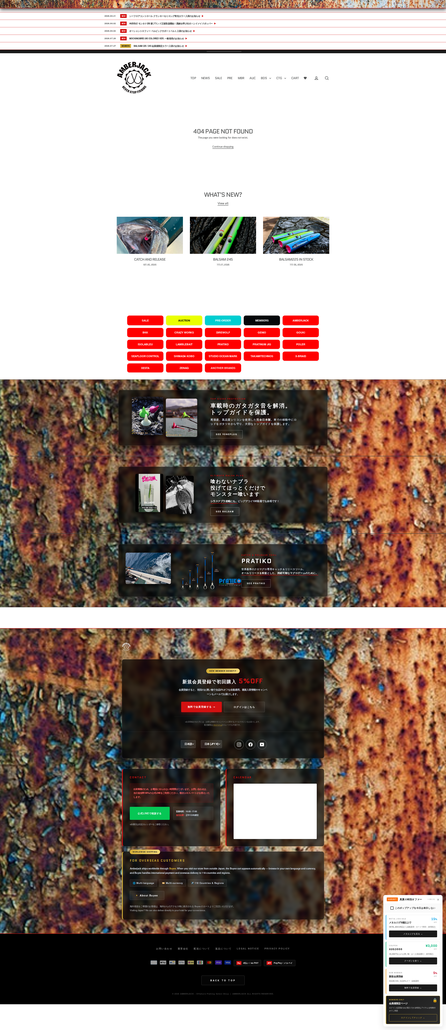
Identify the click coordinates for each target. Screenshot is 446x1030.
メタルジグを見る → (413, 933)
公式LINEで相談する (150, 813)
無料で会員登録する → (201, 706)
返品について (223, 948)
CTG (279, 78)
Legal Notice (248, 948)
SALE (218, 78)
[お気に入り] (305, 78)
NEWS (205, 78)
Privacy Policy (277, 948)
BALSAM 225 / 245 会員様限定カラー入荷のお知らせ (160, 45)
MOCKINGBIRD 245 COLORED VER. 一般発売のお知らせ (158, 38)
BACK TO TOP (223, 980)
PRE (230, 78)
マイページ (217, 724)
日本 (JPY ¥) (211, 744)
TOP (193, 78)
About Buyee (149, 895)
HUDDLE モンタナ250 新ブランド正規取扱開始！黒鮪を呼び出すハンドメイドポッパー (172, 23)
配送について (202, 948)
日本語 (188, 744)
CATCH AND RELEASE (150, 259)
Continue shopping (222, 147)
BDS (264, 78)
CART (295, 78)
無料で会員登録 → (413, 987)
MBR (241, 78)
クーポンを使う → (413, 960)
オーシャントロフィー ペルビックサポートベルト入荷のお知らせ (162, 31)
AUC (252, 78)
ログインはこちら (244, 707)
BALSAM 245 (223, 259)
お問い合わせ (164, 948)
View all (223, 203)
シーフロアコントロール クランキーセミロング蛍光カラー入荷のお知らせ (166, 16)
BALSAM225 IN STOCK (296, 259)
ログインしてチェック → (413, 1017)
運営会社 (183, 948)
